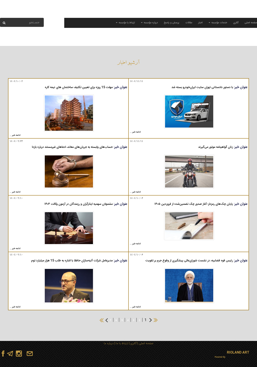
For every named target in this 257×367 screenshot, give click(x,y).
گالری (236, 23)
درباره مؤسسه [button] (150, 23)
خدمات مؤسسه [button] (219, 23)
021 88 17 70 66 (221, 14)
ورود (31, 14)
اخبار (200, 23)
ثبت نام (22, 14)
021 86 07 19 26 (199, 14)
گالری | (132, 343)
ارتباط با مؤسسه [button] (126, 23)
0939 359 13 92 (244, 14)
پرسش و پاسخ (171, 23)
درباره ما (109, 343)
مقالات (188, 23)
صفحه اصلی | (145, 343)
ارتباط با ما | (121, 343)
